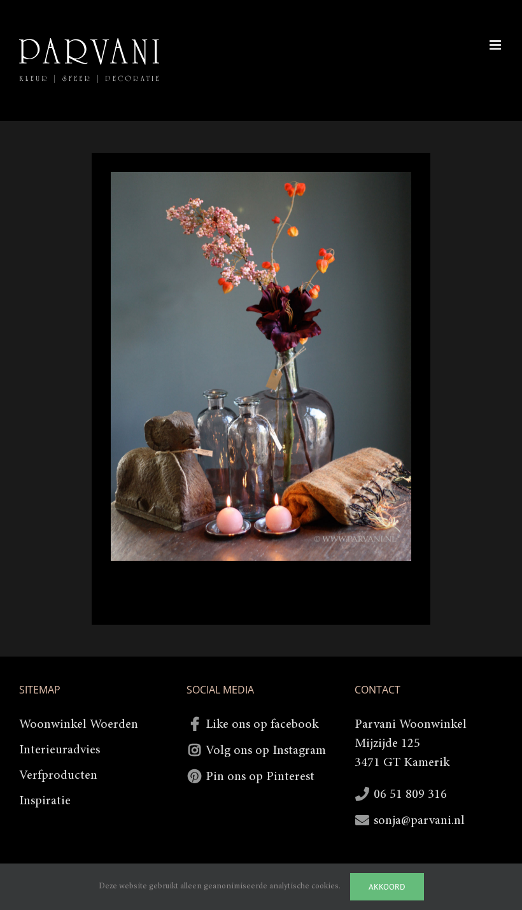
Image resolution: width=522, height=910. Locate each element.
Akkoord (387, 886)
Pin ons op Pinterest (260, 777)
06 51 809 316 (410, 794)
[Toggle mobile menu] (496, 45)
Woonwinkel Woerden (78, 724)
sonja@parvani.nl (419, 820)
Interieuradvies (59, 750)
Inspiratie (45, 801)
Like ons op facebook (262, 724)
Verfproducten (58, 775)
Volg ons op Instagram (266, 750)
